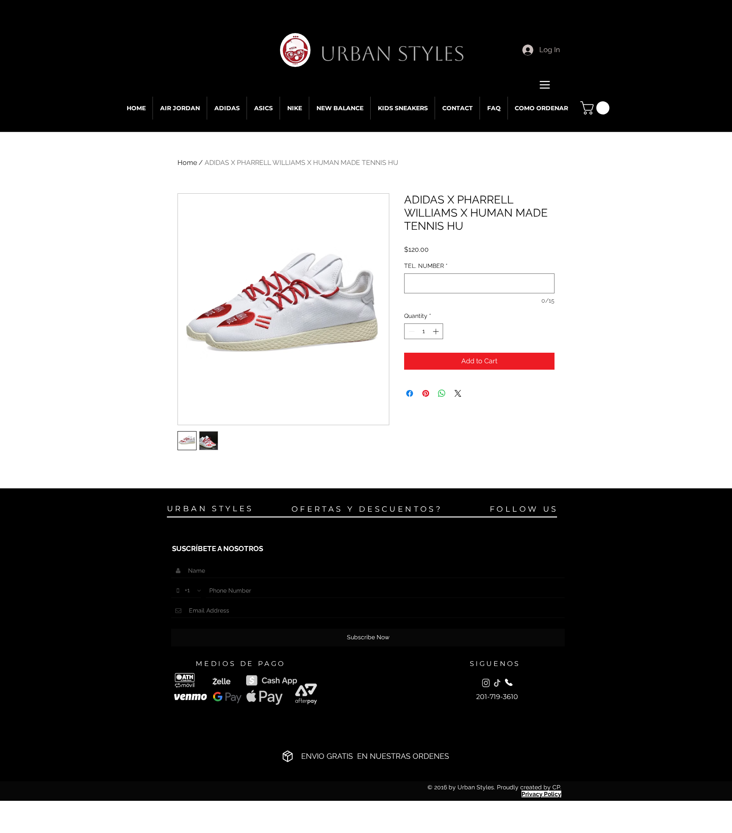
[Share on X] (458, 393)
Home (187, 163)
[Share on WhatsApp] (442, 393)
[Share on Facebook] (410, 393)
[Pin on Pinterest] (426, 393)
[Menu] (544, 85)
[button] (596, 107)
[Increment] (436, 331)
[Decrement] (410, 331)
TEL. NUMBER (426, 265)
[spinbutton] (423, 331)
